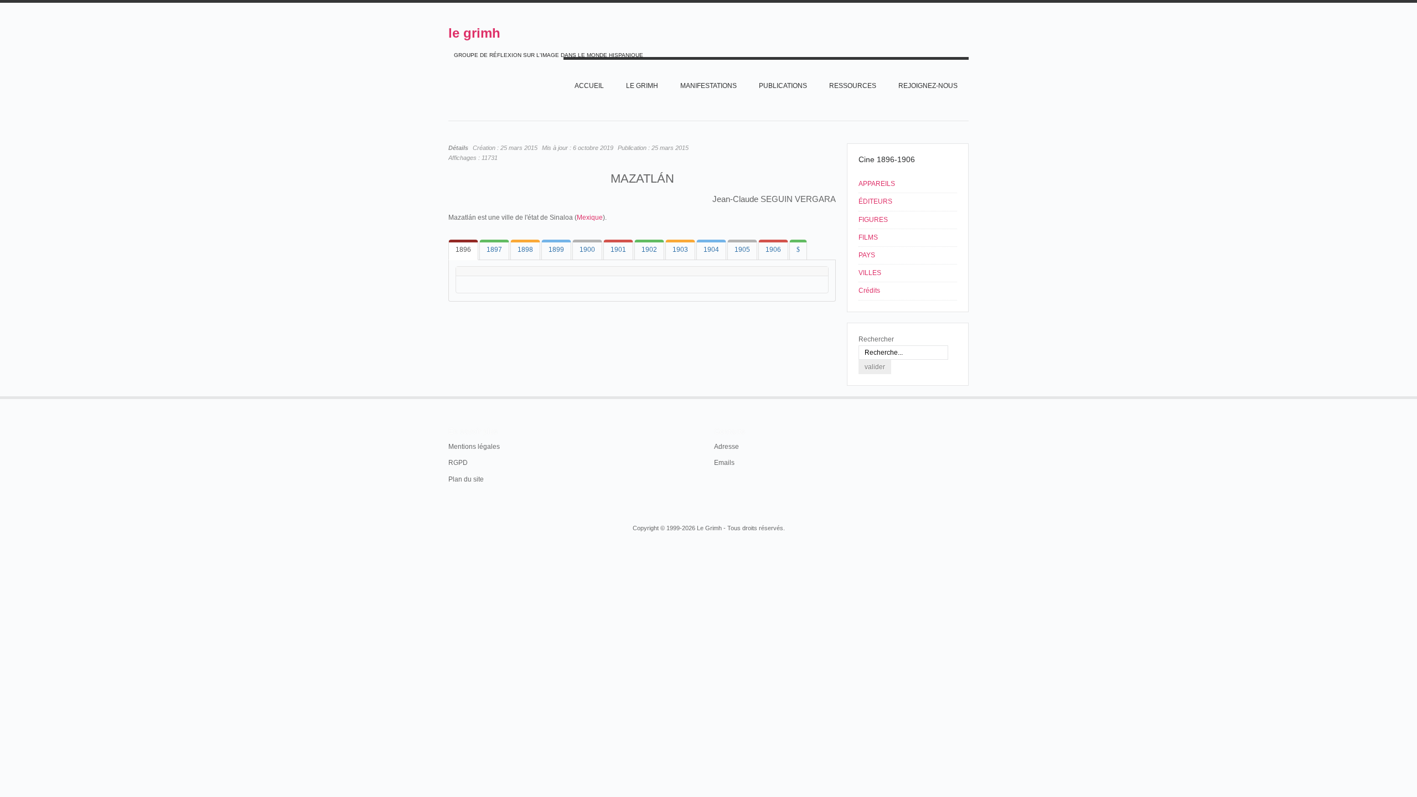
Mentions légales (474, 447)
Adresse (726, 447)
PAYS (867, 255)
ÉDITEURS (875, 201)
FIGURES (873, 220)
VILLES (870, 273)
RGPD (458, 463)
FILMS (868, 237)
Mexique (590, 217)
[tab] (463, 250)
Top (967, 396)
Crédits (869, 290)
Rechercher (876, 339)
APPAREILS (877, 184)
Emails (724, 463)
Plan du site (466, 479)
